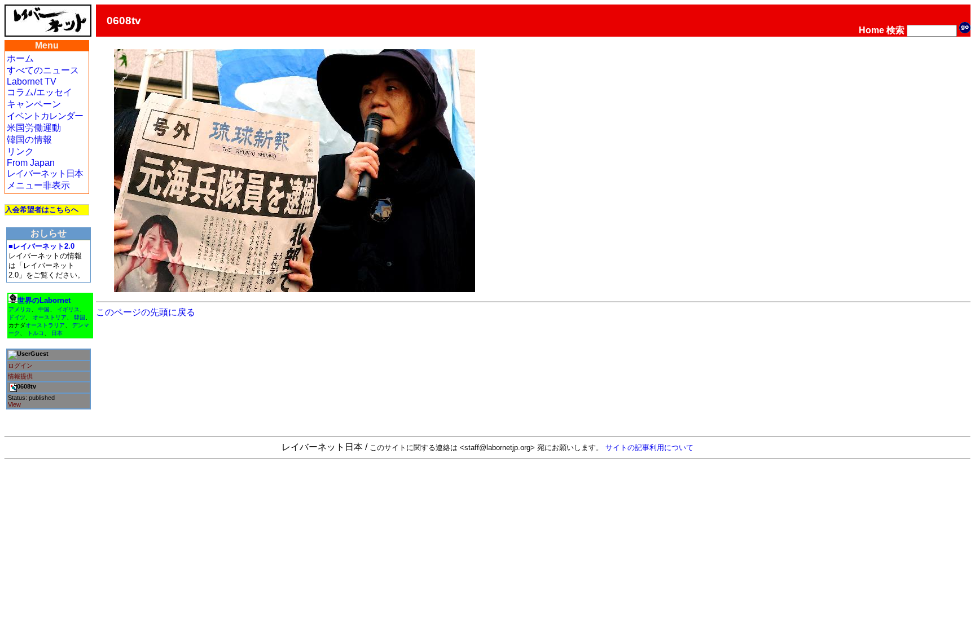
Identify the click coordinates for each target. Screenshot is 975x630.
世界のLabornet (44, 300)
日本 (57, 333)
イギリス (68, 309)
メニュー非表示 (38, 185)
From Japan (31, 163)
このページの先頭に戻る (145, 312)
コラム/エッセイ (39, 92)
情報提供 (20, 376)
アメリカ (19, 309)
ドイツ (16, 317)
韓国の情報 (29, 139)
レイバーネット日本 (45, 173)
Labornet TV (31, 81)
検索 (895, 30)
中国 (44, 309)
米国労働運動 (34, 128)
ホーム (20, 58)
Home (871, 30)
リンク (20, 151)
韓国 (79, 317)
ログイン (20, 365)
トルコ (35, 333)
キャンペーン (34, 104)
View (14, 404)
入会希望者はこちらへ (41, 209)
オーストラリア (45, 325)
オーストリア (50, 317)
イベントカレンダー (45, 116)
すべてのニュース (43, 70)
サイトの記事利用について (649, 447)
